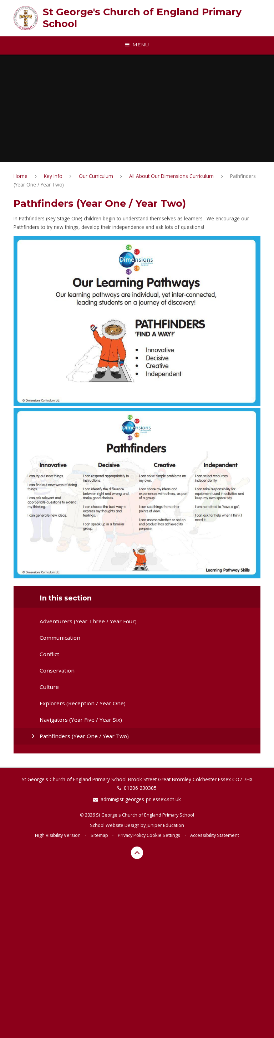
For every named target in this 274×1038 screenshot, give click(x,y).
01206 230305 (140, 787)
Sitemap (99, 835)
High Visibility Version (58, 835)
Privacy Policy (132, 835)
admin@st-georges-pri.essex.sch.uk (141, 799)
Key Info (53, 176)
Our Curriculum (96, 176)
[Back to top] (137, 853)
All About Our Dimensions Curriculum (171, 176)
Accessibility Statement (214, 835)
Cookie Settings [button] (163, 835)
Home (20, 176)
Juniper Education (165, 825)
